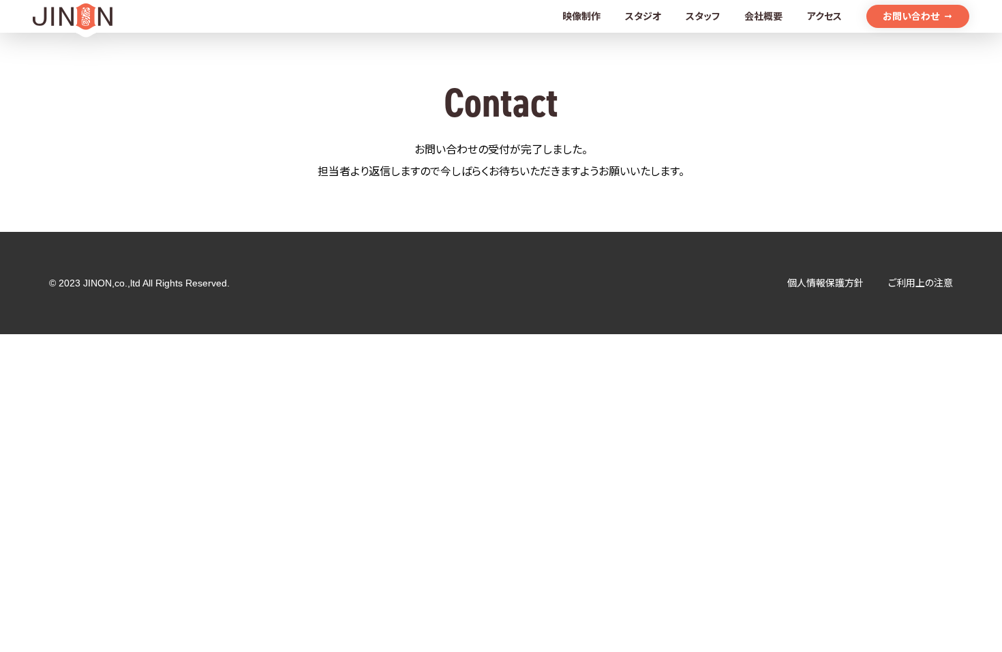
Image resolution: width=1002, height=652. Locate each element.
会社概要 (763, 16)
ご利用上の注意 (920, 283)
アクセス (824, 16)
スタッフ (703, 16)
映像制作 (581, 16)
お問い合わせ (911, 16)
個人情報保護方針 (825, 283)
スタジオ (643, 16)
